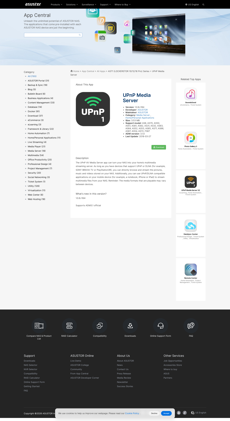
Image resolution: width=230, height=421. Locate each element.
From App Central (79, 373)
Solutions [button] (71, 4)
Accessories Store (173, 365)
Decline (154, 413)
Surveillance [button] (88, 4)
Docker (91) (34, 111)
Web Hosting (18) (36, 199)
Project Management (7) (40, 168)
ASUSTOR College (79, 365)
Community (76, 369)
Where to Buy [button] (122, 4)
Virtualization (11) (36, 190)
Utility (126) (34, 186)
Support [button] (104, 4)
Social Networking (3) (39, 177)
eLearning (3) (34, 124)
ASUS (166, 373)
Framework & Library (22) (41, 129)
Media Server (143, 115)
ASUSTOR (143, 109)
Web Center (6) (35, 194)
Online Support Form (34, 382)
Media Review (124, 377)
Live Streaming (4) (37, 142)
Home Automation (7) (39, 133)
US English (193, 4)
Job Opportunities (173, 360)
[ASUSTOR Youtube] (179, 413)
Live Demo (75, 360)
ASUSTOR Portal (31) (38, 80)
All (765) (32, 76)
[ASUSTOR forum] (185, 413)
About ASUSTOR (125, 360)
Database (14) (35, 107)
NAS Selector (30, 365)
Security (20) (34, 172)
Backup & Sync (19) (37, 85)
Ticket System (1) (36, 181)
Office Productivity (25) (40, 159)
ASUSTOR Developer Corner (84, 377)
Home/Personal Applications (140, 117)
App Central (88, 71)
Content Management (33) (41, 102)
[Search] (203, 4)
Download (159, 147)
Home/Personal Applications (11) (44, 137)
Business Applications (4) (40, 98)
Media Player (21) (36, 146)
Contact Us (122, 369)
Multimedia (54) (36, 155)
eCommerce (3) (36, 120)
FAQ (26, 390)
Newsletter (122, 382)
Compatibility (30, 373)
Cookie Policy (132, 413)
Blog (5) (32, 89)
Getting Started (32, 386)
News (120, 365)
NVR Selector (30, 369)
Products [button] (56, 4)
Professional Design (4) (39, 164)
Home (76, 71)
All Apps (101, 71)
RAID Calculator (32, 377)
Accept (166, 413)
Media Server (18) (37, 151)
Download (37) (35, 115)
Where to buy (170, 369)
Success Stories (125, 386)
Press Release (124, 373)
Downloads (29, 360)
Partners (168, 377)
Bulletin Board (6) (36, 93)
